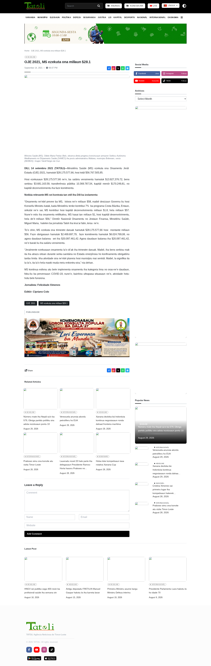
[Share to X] (118, 68)
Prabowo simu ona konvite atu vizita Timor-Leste (38, 463)
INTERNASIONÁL (158, 17)
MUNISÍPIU (43, 17)
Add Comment (34, 534)
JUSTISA (102, 17)
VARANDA (30, 17)
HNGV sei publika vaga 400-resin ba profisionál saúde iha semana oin (42, 591)
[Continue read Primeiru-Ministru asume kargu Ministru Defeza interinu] (126, 569)
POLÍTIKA (66, 17)
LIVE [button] (154, 6)
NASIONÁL (142, 17)
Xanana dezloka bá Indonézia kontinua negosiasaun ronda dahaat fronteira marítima (110, 420)
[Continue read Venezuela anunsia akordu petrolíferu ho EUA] (77, 398)
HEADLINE (31, 57)
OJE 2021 (30, 303)
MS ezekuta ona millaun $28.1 (54, 303)
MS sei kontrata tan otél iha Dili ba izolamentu (71, 195)
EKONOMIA (173, 17)
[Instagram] (114, 68)
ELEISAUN (55, 17)
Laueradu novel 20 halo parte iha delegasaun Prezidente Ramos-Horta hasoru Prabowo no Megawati (76, 465)
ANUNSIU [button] (115, 6)
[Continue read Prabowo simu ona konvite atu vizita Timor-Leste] (40, 443)
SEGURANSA (89, 17)
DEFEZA (77, 17)
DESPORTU (129, 17)
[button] (34, 5)
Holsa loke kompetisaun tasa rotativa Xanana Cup (110, 463)
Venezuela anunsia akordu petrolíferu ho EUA (73, 418)
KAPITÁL (118, 17)
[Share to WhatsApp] (123, 68)
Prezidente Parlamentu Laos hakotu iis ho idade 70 (168, 591)
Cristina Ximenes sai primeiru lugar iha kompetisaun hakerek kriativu (163, 490)
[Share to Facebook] (109, 68)
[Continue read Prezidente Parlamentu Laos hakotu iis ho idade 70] (168, 569)
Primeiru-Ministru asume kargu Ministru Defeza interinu (122, 591)
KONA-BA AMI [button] (136, 6)
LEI (109, 17)
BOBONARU (103, 456)
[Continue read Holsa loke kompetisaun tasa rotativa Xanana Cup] (113, 443)
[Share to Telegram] (127, 68)
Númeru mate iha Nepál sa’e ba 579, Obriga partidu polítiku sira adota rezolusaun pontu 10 (39, 420)
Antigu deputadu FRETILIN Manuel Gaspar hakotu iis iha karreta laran (83, 591)
